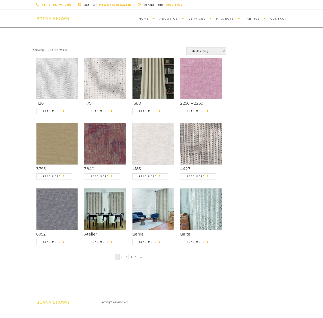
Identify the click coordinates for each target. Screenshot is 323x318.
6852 (41, 234)
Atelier (90, 234)
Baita (185, 234)
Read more (52, 111)
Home (144, 18)
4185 (136, 168)
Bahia (138, 234)
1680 (136, 103)
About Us (169, 18)
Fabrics (252, 18)
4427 (185, 168)
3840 (89, 168)
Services (197, 18)
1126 (40, 103)
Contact (278, 18)
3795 (41, 168)
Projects (225, 18)
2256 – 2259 (191, 103)
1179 (88, 103)
